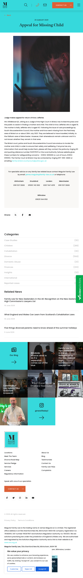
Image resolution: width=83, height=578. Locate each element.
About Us (45, 452)
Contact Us (46, 463)
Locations (8, 452)
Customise (14, 569)
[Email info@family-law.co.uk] (45, 5)
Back (9, 15)
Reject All (28, 569)
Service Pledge (10, 463)
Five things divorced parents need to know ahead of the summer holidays (40, 327)
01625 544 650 (41, 199)
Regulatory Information (14, 474)
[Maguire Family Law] (5, 5)
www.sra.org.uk (10, 542)
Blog (43, 456)
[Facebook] (7, 498)
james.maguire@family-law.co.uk (40, 174)
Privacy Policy (10, 520)
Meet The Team (10, 456)
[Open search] (26, 5)
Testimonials (47, 460)
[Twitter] (13, 498)
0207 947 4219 (49, 185)
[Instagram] (20, 498)
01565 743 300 (34, 185)
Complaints (46, 470)
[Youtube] (33, 498)
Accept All (42, 569)
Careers (7, 470)
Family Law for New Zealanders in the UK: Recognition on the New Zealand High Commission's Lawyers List (40, 300)
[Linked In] (26, 498)
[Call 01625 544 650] (37, 5)
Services (7, 467)
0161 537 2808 (19, 185)
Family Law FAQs (48, 467)
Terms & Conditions (26, 520)
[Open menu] (79, 5)
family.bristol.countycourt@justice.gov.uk (29, 161)
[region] (28, 561)
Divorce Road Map (11, 460)
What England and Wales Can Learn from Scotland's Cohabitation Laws (39, 314)
